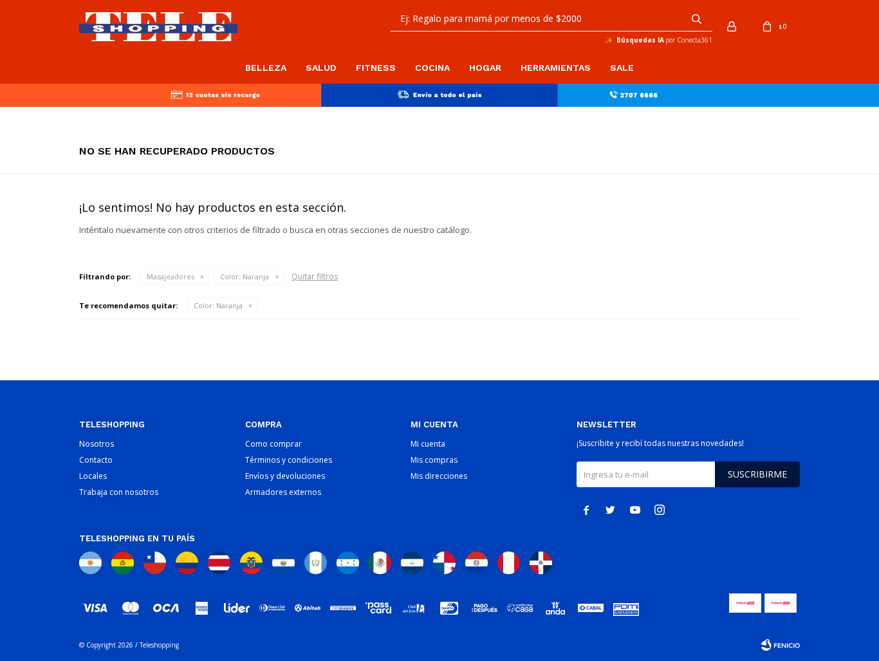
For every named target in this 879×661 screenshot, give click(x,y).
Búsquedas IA (640, 39)
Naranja (244, 276)
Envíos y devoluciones (285, 475)
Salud (321, 67)
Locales (93, 475)
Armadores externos (283, 492)
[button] (696, 19)
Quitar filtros (314, 276)
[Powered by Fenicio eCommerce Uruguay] (780, 645)
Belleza (265, 67)
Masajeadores (170, 276)
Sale (622, 67)
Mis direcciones (439, 475)
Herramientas (556, 67)
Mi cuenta (428, 443)
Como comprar (273, 443)
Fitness (376, 67)
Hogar (485, 67)
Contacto (96, 459)
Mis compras (434, 459)
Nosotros (96, 443)
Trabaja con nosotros (118, 492)
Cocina (432, 67)
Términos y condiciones (288, 459)
